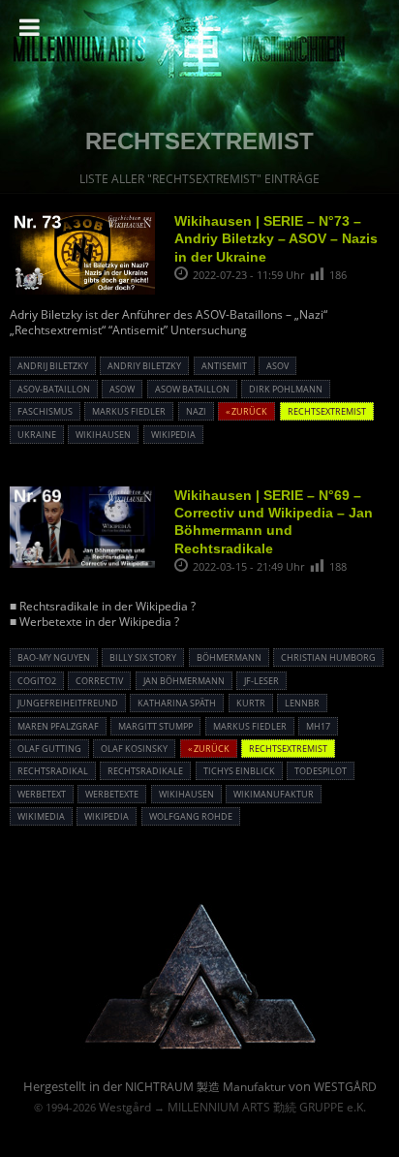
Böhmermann (229, 657)
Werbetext (41, 794)
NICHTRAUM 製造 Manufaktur (205, 1087)
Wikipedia (173, 434)
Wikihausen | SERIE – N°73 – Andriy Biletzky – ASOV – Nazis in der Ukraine (276, 238)
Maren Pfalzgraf (58, 726)
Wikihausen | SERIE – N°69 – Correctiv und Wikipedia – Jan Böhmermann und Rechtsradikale (273, 521)
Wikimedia (41, 816)
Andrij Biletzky (52, 366)
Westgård (125, 1107)
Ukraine (36, 434)
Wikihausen (103, 434)
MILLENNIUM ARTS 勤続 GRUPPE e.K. (267, 1107)
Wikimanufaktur (273, 794)
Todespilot (320, 771)
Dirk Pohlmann (285, 389)
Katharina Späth (177, 703)
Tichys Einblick (239, 771)
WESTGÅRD (345, 1087)
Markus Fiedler (129, 411)
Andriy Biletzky (144, 366)
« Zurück (246, 411)
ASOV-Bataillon (53, 389)
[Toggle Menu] (29, 27)
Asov (277, 366)
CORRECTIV (99, 680)
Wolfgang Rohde (190, 816)
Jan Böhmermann (184, 680)
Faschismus (45, 411)
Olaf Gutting (49, 748)
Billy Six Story (142, 657)
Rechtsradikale (145, 771)
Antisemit (224, 366)
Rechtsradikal (52, 771)
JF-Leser (261, 680)
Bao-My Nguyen (53, 657)
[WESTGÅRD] (200, 1047)
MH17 (318, 726)
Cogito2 (36, 680)
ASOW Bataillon (192, 389)
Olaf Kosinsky (134, 748)
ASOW (122, 389)
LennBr (302, 703)
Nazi (196, 411)
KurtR (250, 703)
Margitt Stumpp (155, 726)
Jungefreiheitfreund (67, 703)
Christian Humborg (328, 657)
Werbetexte (111, 794)
